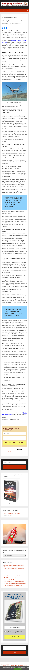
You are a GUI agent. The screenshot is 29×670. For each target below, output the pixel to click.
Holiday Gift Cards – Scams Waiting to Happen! (14, 581)
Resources (11, 16)
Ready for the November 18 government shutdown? (15, 583)
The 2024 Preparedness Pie (10, 577)
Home (5, 16)
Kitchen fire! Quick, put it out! (10, 579)
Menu (2, 10)
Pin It (9, 451)
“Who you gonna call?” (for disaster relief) (13, 585)
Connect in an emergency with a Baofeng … (12, 513)
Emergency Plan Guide (5, 664)
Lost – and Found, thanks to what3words (12, 572)
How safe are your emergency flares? (12, 575)
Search (14, 467)
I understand (18, 668)
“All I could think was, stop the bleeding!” (12, 573)
